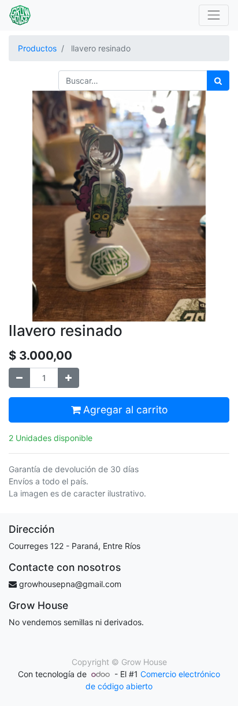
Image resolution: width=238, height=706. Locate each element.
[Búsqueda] (218, 80)
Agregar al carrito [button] (124, 410)
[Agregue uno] (68, 378)
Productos (37, 48)
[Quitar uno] (19, 378)
